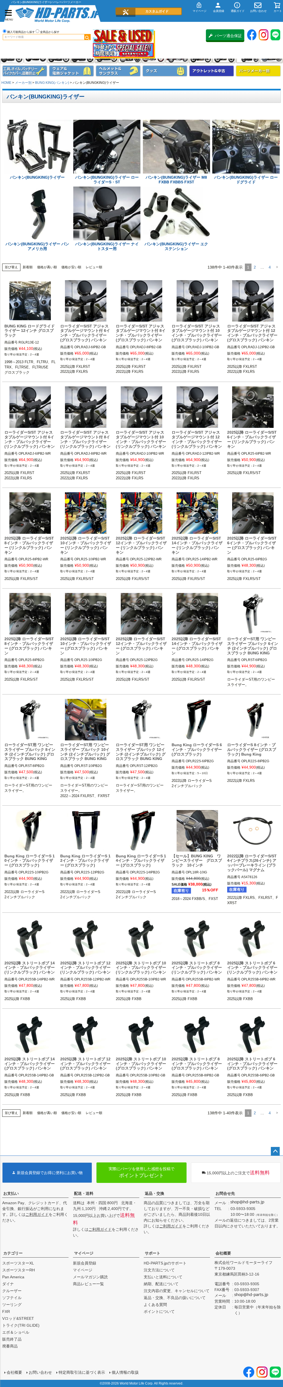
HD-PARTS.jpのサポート (165, 1263)
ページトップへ (275, 1151)
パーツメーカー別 (258, 71)
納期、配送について (161, 1284)
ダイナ (8, 1284)
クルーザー (12, 1291)
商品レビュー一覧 (88, 1284)
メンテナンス (25, 71)
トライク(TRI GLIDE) (21, 1325)
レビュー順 (94, 267)
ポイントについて (159, 1311)
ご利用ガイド (37, 1214)
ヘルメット (118, 71)
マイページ (83, 1253)
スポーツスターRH (18, 1270)
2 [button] (255, 267)
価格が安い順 (71, 267)
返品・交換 (154, 1193)
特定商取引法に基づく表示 (82, 1372)
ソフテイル (12, 1297)
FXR (6, 1311)
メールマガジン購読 (90, 1277)
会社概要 (223, 1253)
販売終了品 (12, 1339)
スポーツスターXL (18, 1263)
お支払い (11, 1193)
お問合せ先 (225, 1193)
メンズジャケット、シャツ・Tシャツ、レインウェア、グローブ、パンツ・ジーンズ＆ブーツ (71, 71)
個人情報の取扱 (125, 1372)
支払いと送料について (163, 1277)
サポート (152, 1253)
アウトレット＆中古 (212, 71)
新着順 (28, 267)
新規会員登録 (84, 1263)
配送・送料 (83, 1193)
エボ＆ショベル (15, 1332)
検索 (87, 37)
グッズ (165, 71)
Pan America (13, 1277)
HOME (6, 83)
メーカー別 (23, 83)
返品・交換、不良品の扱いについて (175, 1297)
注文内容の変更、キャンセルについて (176, 1291)
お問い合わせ (40, 1372)
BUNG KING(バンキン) (52, 83)
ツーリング (12, 1304)
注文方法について (159, 1270)
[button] (277, 267)
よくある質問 (155, 1304)
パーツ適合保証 (228, 35)
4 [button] (270, 267)
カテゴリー (13, 1253)
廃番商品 (10, 1346)
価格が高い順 (47, 267)
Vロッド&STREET (18, 1318)
